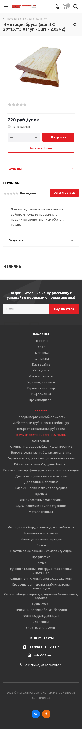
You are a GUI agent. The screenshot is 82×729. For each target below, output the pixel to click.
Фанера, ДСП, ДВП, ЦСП (41, 616)
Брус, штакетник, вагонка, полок (41, 434)
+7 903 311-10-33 (43, 646)
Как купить (41, 370)
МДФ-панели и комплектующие (41, 506)
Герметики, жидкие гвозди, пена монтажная (41, 458)
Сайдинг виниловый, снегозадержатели (41, 578)
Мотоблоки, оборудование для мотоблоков (41, 527)
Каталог (41, 410)
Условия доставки (41, 382)
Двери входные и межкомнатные (41, 476)
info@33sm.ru (44, 655)
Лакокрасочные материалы (41, 500)
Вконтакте (36, 714)
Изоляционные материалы (41, 539)
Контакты (41, 358)
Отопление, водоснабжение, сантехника (41, 446)
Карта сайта (41, 364)
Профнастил (41, 557)
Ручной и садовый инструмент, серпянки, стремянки (41, 570)
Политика (41, 352)
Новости (41, 340)
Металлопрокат (41, 511)
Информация (41, 394)
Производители (41, 400)
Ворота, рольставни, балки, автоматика (41, 452)
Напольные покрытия (41, 533)
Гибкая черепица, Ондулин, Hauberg (41, 464)
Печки (41, 545)
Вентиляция (41, 440)
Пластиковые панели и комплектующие (41, 551)
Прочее (41, 563)
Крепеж (41, 494)
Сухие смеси (41, 604)
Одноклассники (46, 714)
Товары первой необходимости (41, 417)
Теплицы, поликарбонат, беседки (41, 610)
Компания (41, 334)
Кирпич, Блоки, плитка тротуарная (41, 488)
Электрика (41, 621)
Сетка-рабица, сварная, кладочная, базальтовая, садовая (41, 596)
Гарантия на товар (41, 388)
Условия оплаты (41, 376)
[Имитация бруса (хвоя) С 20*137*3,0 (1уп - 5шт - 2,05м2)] (41, 66)
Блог (41, 346)
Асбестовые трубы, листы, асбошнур (41, 423)
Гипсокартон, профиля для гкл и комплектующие (41, 470)
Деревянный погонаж (41, 482)
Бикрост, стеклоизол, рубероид (41, 429)
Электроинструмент (41, 627)
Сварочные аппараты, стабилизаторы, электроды (41, 586)
